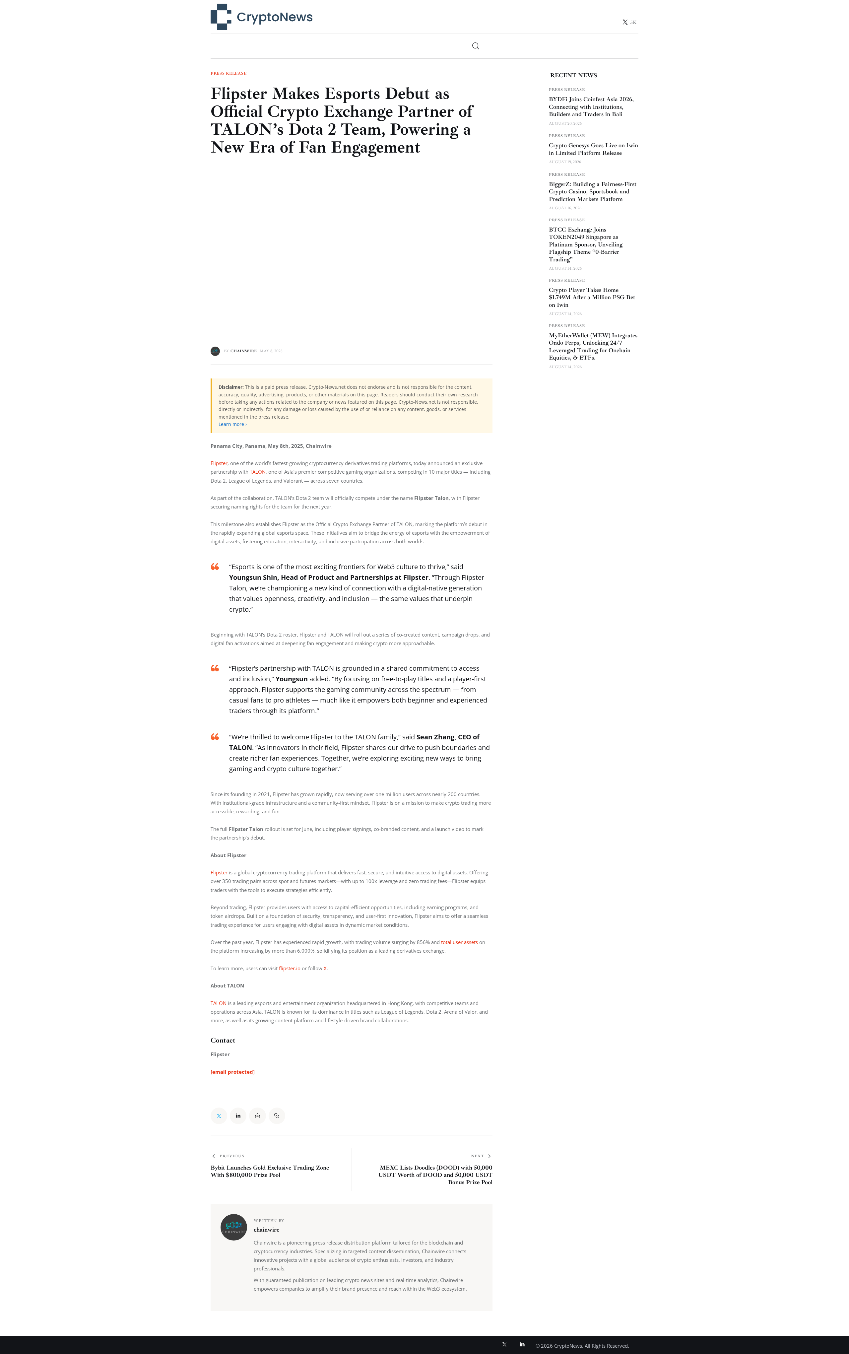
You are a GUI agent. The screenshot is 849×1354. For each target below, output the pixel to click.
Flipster (219, 463)
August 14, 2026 (565, 268)
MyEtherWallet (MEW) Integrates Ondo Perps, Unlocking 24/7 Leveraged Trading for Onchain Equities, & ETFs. (593, 347)
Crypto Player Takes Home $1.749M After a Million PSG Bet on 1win (592, 297)
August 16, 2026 (565, 208)
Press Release (228, 73)
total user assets (459, 942)
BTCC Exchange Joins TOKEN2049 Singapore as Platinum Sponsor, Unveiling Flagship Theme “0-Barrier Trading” (585, 244)
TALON (258, 471)
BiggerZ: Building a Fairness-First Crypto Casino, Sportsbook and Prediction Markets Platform (592, 191)
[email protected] (233, 1071)
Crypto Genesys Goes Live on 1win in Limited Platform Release (593, 149)
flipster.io (289, 968)
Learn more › (233, 424)
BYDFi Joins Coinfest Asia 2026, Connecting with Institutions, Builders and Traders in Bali (591, 107)
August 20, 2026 (565, 123)
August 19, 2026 (565, 162)
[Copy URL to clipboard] (277, 1116)
